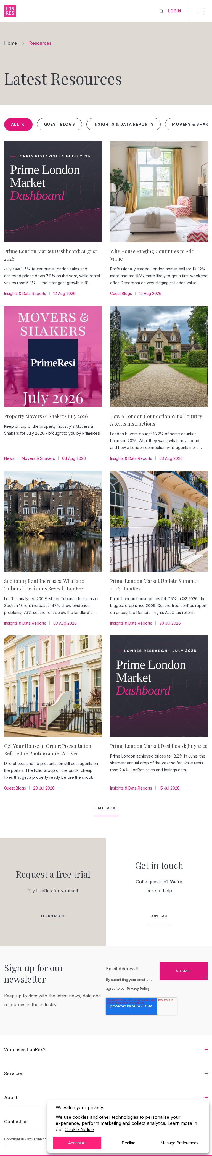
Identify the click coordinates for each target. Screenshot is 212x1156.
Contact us (16, 1121)
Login (174, 11)
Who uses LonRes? (25, 1049)
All (15, 124)
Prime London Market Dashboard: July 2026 (158, 746)
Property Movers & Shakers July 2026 (46, 416)
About (10, 1097)
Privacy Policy (138, 988)
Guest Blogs (59, 124)
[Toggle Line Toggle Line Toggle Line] (201, 11)
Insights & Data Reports (123, 124)
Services (13, 1073)
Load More (106, 808)
